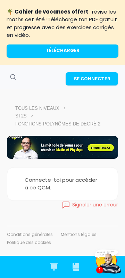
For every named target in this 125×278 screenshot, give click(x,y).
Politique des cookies (29, 242)
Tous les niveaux (37, 108)
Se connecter (92, 78)
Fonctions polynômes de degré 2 (57, 123)
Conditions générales (30, 234)
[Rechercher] (13, 77)
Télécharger (63, 50)
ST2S (21, 115)
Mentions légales (79, 234)
